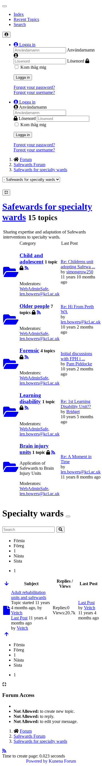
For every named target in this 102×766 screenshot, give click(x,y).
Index (19, 14)
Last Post (19, 617)
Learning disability (30, 398)
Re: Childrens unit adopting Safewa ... (78, 264)
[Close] (68, 516)
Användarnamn (81, 50)
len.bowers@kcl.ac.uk (40, 293)
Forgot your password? (34, 87)
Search (20, 24)
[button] (24, 44)
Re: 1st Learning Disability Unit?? (76, 404)
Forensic (29, 350)
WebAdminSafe (34, 288)
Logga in (23, 77)
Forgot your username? (34, 92)
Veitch (16, 612)
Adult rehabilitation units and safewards (28, 595)
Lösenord (75, 61)
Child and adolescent (31, 258)
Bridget (73, 411)
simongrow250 (79, 271)
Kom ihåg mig (33, 67)
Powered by (37, 761)
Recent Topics (26, 19)
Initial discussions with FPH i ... (76, 356)
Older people (34, 306)
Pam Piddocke (79, 363)
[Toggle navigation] (4, 6)
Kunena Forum (62, 761)
